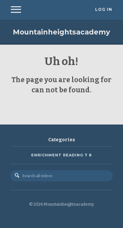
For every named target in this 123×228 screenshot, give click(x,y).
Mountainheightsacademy (61, 32)
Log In (103, 9)
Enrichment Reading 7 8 (61, 155)
